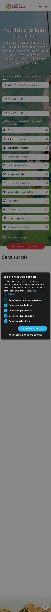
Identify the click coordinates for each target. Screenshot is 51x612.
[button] (25, 335)
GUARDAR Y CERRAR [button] (32, 328)
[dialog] (25, 306)
